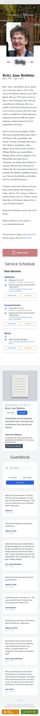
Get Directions (12, 295)
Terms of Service (26, 706)
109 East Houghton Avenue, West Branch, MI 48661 (20, 290)
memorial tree (28, 234)
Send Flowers (28, 348)
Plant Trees (28, 295)
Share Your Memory (14, 446)
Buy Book (22, 413)
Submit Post (20, 482)
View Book (10, 413)
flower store (26, 237)
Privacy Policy (14, 706)
